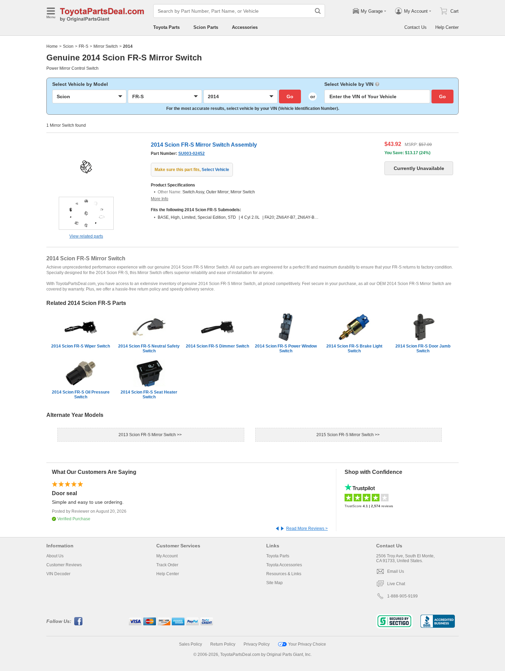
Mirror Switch (105, 46)
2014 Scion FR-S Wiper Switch (80, 346)
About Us (55, 556)
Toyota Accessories (284, 564)
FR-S (83, 46)
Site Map (274, 582)
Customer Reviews (64, 564)
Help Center (447, 27)
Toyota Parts (166, 27)
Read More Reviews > (307, 528)
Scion (68, 46)
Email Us (395, 571)
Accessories (245, 27)
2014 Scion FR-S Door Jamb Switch (422, 348)
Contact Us (415, 27)
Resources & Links (283, 573)
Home (52, 46)
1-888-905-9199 (402, 596)
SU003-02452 (191, 153)
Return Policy (222, 644)
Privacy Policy (257, 644)
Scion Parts (205, 27)
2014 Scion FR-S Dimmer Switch (217, 346)
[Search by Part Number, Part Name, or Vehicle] (318, 11)
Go (290, 96)
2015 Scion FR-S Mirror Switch (345, 434)
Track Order (167, 564)
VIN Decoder (58, 573)
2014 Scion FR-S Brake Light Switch (354, 348)
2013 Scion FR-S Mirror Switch (148, 434)
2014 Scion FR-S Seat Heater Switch (149, 394)
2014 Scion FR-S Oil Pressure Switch (81, 394)
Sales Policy (190, 644)
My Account (167, 556)
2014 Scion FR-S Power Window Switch (286, 348)
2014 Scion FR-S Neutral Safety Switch (149, 348)
